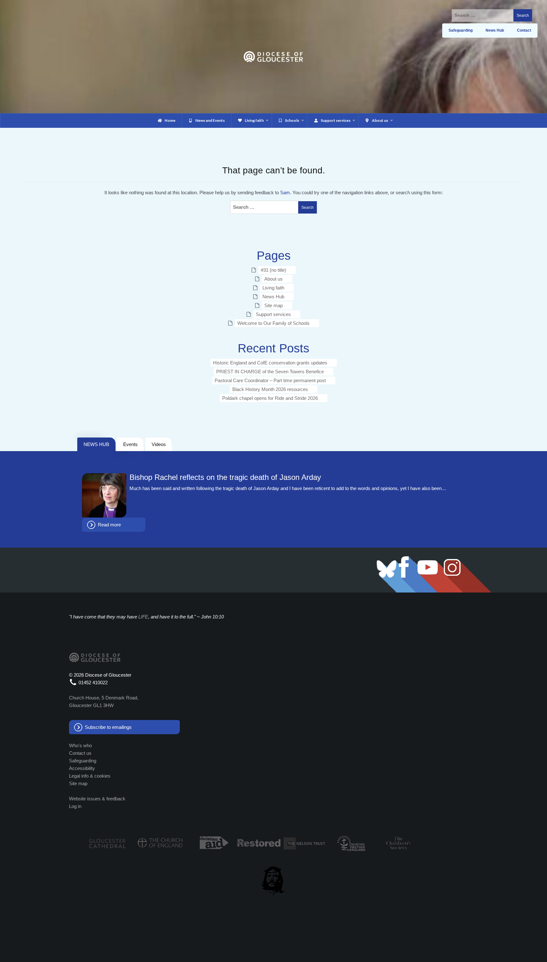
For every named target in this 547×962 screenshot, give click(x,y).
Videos (159, 444)
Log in (75, 806)
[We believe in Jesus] (273, 880)
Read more (109, 524)
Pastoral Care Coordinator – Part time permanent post (270, 380)
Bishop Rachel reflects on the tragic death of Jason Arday (225, 477)
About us (273, 279)
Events (130, 444)
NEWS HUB (96, 444)
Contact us (80, 753)
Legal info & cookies (89, 776)
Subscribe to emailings (108, 727)
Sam (285, 192)
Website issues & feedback (97, 798)
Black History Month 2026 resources (270, 389)
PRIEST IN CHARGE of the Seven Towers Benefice (270, 371)
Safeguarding (82, 760)
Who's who (80, 745)
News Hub (273, 296)
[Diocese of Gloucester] (273, 56)
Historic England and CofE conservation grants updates (270, 362)
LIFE (143, 616)
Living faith (273, 287)
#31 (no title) (273, 270)
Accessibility (82, 768)
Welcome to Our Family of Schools (273, 323)
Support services (273, 314)
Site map (273, 305)
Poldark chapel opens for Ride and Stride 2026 (270, 398)
